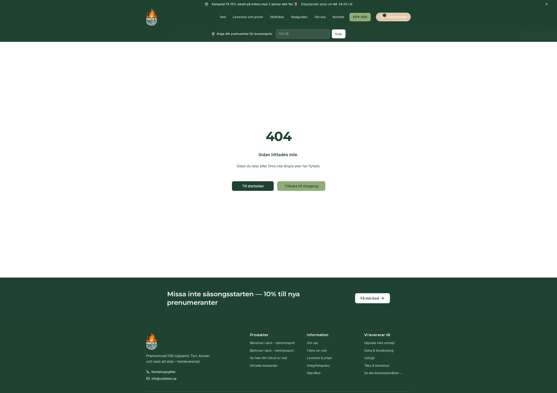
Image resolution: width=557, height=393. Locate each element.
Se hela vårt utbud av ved (268, 358)
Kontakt (338, 17)
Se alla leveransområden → (383, 373)
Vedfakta (277, 17)
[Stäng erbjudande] (546, 4)
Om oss (320, 17)
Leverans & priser (319, 358)
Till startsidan (253, 186)
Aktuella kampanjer (263, 365)
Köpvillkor (314, 373)
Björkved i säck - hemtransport (272, 350)
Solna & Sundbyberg (379, 350)
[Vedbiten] (151, 17)
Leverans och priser (248, 17)
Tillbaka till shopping (301, 186)
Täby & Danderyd (376, 365)
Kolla (338, 34)
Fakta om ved (317, 350)
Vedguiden (299, 17)
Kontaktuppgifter (163, 372)
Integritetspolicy (318, 365)
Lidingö (369, 358)
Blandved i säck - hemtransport (272, 343)
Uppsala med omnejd (379, 343)
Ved (223, 17)
